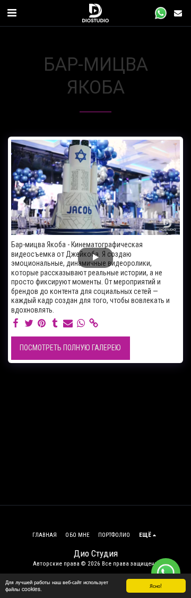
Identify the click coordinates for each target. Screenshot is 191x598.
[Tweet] (29, 323)
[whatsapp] (81, 323)
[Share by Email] (68, 323)
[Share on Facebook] (16, 323)
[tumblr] (55, 323)
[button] (12, 13)
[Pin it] (42, 323)
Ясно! (156, 585)
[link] (94, 323)
